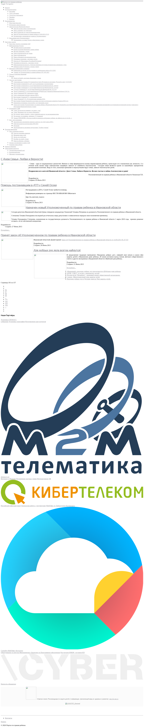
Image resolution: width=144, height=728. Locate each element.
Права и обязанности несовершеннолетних (24, 57)
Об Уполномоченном (10, 9)
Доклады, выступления (15, 80)
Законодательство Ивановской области (19, 26)
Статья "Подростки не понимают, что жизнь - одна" (27, 110)
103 (6, 303)
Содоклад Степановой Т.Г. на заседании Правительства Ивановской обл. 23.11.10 (34, 89)
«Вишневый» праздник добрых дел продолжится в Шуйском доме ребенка (94, 271)
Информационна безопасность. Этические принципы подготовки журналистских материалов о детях (40, 65)
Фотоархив (16, 125)
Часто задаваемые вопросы (16, 131)
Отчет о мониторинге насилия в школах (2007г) (26, 95)
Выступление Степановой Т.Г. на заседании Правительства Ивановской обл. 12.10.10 (35, 87)
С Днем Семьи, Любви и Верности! (22, 159)
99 (6, 296)
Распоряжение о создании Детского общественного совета (28, 40)
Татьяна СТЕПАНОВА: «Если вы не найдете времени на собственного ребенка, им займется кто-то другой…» (42, 118)
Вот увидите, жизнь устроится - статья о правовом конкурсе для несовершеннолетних (36, 114)
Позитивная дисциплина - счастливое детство (25, 59)
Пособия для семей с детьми (21, 139)
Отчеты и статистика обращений (17, 74)
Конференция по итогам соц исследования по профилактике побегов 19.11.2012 (34, 70)
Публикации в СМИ (14, 108)
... (5, 298)
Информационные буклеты (16, 46)
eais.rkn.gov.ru (113, 699)
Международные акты (15, 23)
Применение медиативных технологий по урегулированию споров (30, 103)
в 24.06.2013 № (95, 240)
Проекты (11, 76)
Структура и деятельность (16, 15)
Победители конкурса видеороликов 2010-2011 (25, 124)
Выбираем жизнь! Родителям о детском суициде (26, 66)
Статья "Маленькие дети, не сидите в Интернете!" (26, 112)
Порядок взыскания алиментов (21, 133)
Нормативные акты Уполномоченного (19, 38)
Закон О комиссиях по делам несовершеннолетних (26, 32)
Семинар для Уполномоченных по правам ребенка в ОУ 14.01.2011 (31, 72)
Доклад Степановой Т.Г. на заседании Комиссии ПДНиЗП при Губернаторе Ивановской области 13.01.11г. (41, 91)
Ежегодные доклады (10, 42)
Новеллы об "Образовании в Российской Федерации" (27, 61)
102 (6, 301)
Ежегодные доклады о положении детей (19, 44)
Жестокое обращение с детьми (21, 51)
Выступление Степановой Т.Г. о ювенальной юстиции (27, 97)
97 (6, 292)
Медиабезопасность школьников (21, 47)
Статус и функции (14, 13)
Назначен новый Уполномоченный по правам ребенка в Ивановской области (73, 207)
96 (6, 290)
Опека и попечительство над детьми (22, 53)
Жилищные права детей (19, 135)
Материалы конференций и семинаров (19, 68)
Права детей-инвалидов (19, 55)
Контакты (11, 19)
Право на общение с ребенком (21, 141)
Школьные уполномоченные (16, 154)
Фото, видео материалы (15, 120)
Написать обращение (10, 146)
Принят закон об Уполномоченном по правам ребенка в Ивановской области (48, 235)
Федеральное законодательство (17, 25)
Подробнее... (5, 230)
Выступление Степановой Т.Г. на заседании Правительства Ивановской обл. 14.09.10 (35, 85)
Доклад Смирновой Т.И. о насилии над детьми (25, 93)
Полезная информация (11, 129)
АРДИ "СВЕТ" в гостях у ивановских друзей (83, 273)
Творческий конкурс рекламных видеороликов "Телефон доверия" (31, 127)
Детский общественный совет (17, 150)
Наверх (3, 722)
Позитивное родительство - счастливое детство (25, 63)
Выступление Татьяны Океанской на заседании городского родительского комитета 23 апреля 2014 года (40, 101)
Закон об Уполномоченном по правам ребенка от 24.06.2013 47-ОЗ (31, 34)
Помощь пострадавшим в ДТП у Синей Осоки (29, 185)
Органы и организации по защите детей (19, 143)
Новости (7, 7)
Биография (12, 11)
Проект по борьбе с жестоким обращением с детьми (27, 78)
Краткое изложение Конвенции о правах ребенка (26, 49)
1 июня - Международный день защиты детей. (83, 277)
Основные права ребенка (15, 144)
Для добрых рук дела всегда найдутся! (57, 250)
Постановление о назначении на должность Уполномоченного (29, 36)
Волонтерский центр (14, 152)
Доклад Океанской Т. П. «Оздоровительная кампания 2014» (29, 99)
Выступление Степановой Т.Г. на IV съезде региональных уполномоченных (33, 84)
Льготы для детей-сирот (19, 137)
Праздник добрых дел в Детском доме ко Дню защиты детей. (89, 279)
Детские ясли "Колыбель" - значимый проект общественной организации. (93, 275)
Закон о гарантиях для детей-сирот (22, 30)
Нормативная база (10, 21)
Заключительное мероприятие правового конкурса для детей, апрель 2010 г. (33, 122)
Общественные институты (12, 148)
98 (6, 294)
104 (6, 305)
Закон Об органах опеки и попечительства (24, 28)
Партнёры (12, 17)
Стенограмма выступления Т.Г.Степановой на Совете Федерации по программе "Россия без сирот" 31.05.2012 (42, 82)
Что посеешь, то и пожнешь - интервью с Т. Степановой (28, 116)
